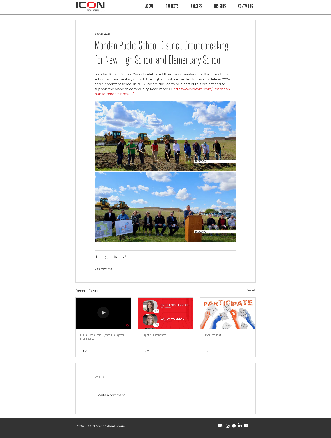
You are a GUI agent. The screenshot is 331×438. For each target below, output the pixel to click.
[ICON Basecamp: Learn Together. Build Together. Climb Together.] (103, 313)
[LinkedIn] (240, 425)
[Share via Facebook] (96, 257)
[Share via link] (124, 257)
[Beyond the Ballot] (227, 313)
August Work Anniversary (154, 335)
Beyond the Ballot (213, 335)
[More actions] (234, 33)
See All (251, 290)
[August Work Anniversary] (165, 313)
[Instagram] (227, 425)
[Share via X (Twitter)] (106, 257)
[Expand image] (165, 136)
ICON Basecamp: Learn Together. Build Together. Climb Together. (102, 337)
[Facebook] (233, 425)
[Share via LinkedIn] (115, 257)
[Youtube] (246, 425)
